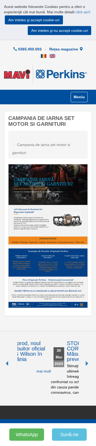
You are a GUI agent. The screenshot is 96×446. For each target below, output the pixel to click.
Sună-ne (69, 434)
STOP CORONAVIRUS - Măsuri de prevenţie (68, 351)
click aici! (82, 12)
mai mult (23, 371)
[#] (43, 56)
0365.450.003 (29, 49)
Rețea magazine (64, 49)
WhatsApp (27, 434)
